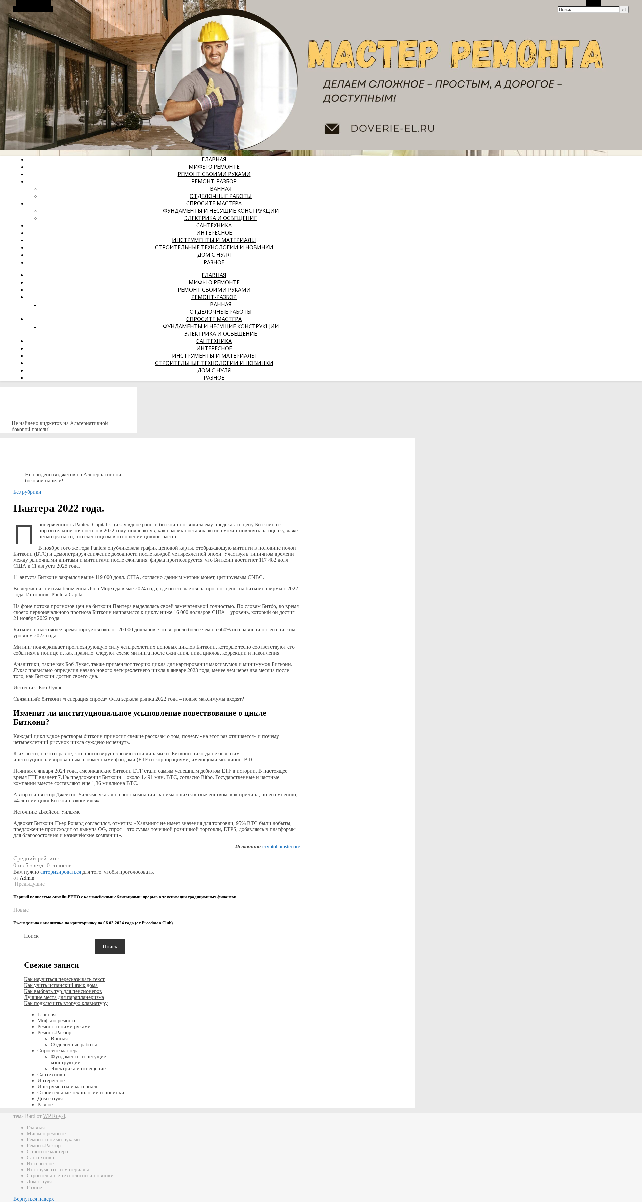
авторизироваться (60, 872)
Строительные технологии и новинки (214, 247)
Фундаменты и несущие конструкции (221, 210)
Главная (214, 159)
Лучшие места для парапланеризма (64, 997)
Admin (27, 878)
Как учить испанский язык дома (61, 985)
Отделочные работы (221, 196)
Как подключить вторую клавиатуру (66, 1003)
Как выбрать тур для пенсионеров (63, 991)
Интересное (214, 232)
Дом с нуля (214, 255)
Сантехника (214, 225)
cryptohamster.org (281, 846)
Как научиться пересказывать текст (64, 979)
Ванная (221, 188)
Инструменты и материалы (214, 240)
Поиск (31, 936)
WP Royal (54, 1116)
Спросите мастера (214, 203)
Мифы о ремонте (214, 166)
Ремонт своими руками (214, 174)
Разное (214, 262)
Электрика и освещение (220, 218)
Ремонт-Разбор (214, 181)
